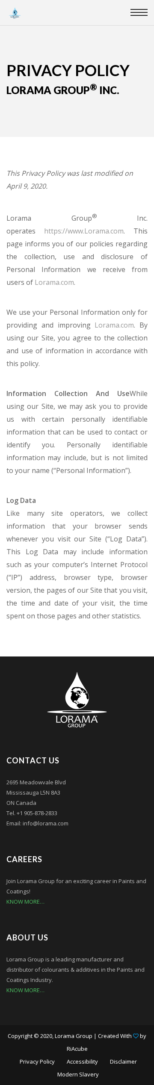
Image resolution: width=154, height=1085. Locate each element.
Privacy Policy (37, 1061)
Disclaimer (123, 1061)
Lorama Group (73, 1036)
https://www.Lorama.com (84, 231)
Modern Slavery (78, 1074)
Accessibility (82, 1061)
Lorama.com (54, 282)
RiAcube (77, 1048)
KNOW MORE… (25, 901)
